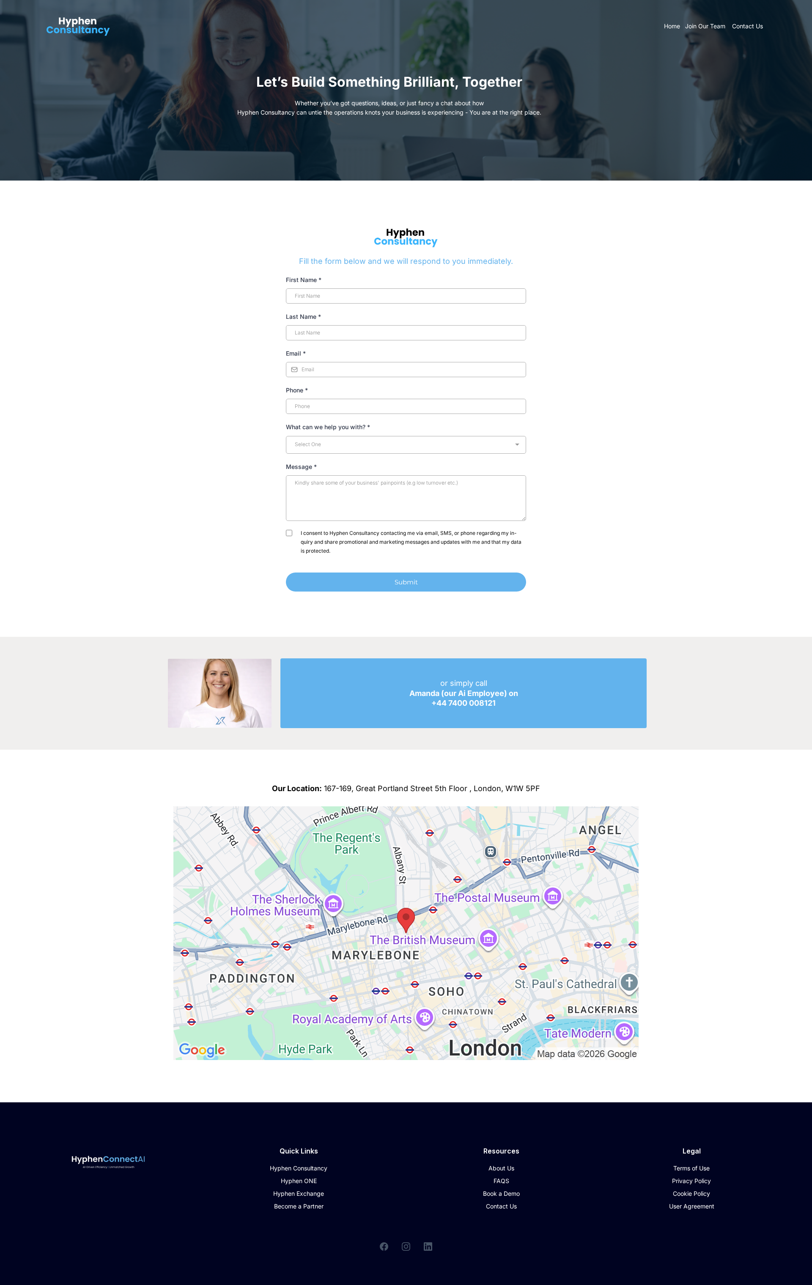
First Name (303, 279)
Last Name (303, 316)
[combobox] (406, 445)
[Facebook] (384, 1247)
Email (296, 353)
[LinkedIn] (428, 1247)
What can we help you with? (328, 426)
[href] (406, 933)
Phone (297, 390)
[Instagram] (406, 1247)
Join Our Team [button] (706, 26)
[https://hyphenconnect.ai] (78, 26)
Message (301, 466)
